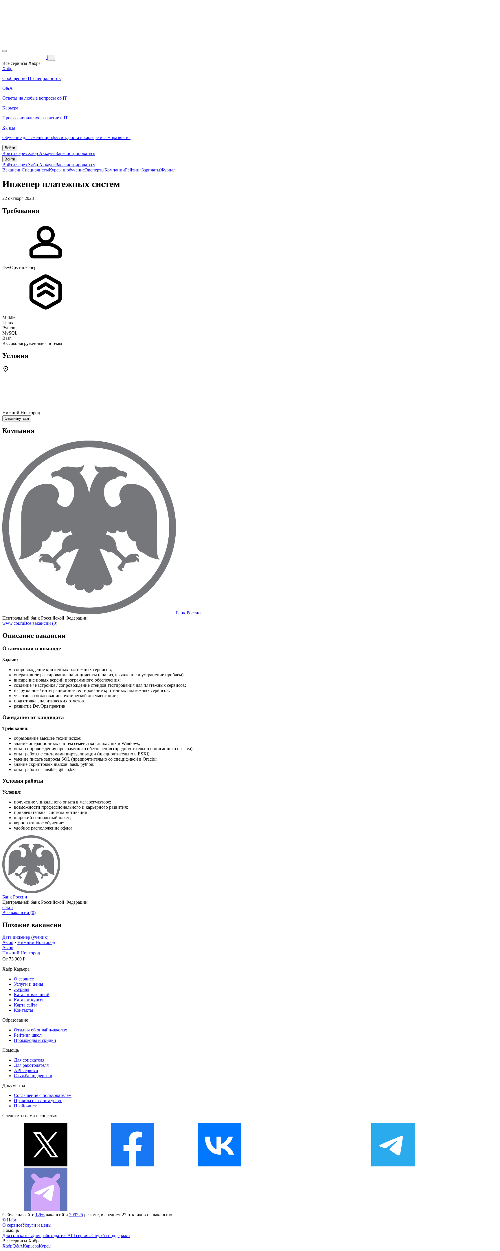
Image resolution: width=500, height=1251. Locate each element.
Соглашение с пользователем (42, 1095)
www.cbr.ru (13, 623)
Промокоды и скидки (35, 1040)
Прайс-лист (25, 1105)
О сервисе (24, 978)
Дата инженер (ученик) (25, 937)
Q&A (17, 1245)
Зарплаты (150, 169)
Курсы (45, 1245)
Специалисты (35, 169)
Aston (7, 942)
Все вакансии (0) (40, 623)
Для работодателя (31, 1065)
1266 (40, 1214)
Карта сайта (25, 1004)
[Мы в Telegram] (393, 1164)
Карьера (31, 1245)
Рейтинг (133, 169)
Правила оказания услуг (38, 1100)
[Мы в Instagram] (306, 1164)
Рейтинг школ (28, 1035)
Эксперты (94, 169)
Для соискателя (29, 1060)
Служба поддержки (33, 1075)
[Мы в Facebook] (132, 1164)
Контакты (23, 1010)
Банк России (188, 612)
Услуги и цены (28, 984)
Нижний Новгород (36, 942)
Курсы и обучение (67, 169)
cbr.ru (7, 907)
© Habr (9, 1219)
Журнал (168, 169)
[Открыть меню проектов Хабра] (4, 51)
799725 (76, 1214)
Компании (114, 169)
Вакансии (12, 169)
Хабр (7, 1245)
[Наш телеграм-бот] (45, 1209)
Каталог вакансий (31, 994)
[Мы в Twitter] (45, 1164)
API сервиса (26, 1070)
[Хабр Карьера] (24, 57)
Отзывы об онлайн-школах (40, 1029)
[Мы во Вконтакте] (219, 1164)
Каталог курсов (29, 999)
